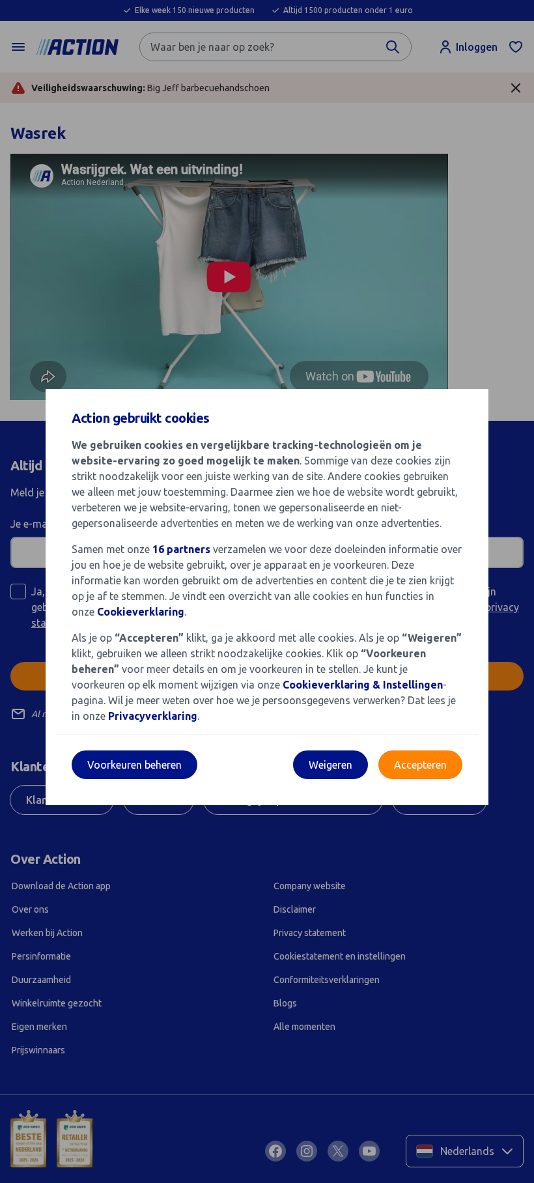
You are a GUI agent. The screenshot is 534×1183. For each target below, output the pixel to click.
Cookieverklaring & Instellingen (363, 685)
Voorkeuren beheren (134, 765)
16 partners (181, 549)
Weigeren (330, 765)
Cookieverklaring (140, 612)
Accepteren (420, 765)
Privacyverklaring (152, 716)
